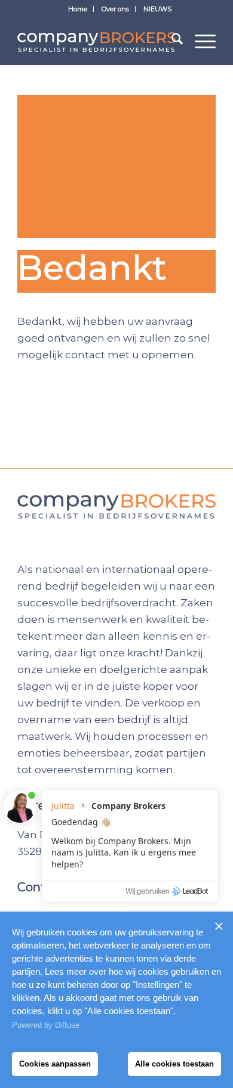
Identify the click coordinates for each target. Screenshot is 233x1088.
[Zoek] (171, 41)
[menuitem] (78, 9)
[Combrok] (96, 41)
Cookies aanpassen (55, 1063)
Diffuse (67, 1025)
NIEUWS (157, 9)
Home (77, 9)
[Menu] (199, 41)
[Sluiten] (218, 926)
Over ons (115, 9)
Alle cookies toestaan (174, 1063)
